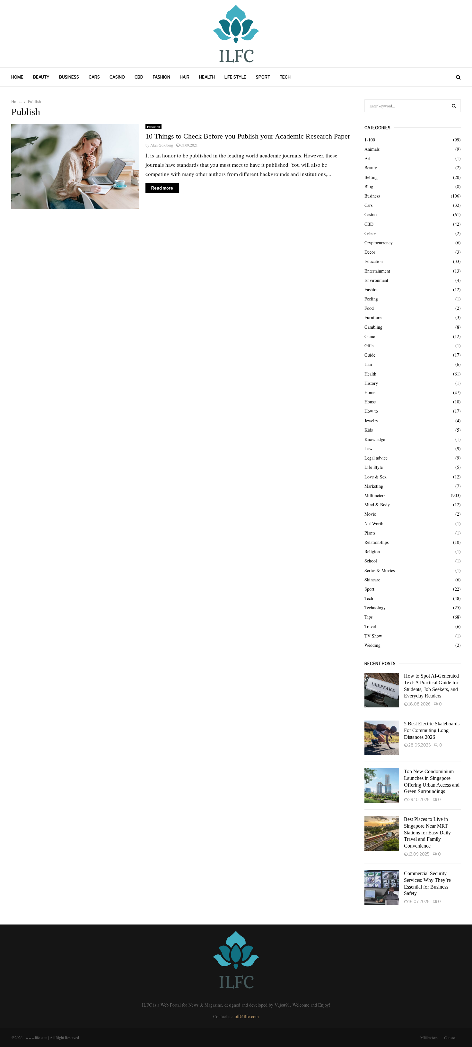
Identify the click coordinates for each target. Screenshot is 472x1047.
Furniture (372, 317)
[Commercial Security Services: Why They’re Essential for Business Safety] (381, 887)
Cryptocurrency (378, 243)
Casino (117, 77)
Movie (370, 514)
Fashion (161, 77)
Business (69, 77)
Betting (371, 177)
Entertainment (377, 271)
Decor (369, 252)
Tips (368, 617)
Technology (375, 607)
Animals (372, 149)
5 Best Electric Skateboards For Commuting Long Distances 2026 (431, 730)
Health (207, 77)
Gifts (368, 345)
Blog (368, 186)
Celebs (370, 233)
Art (367, 158)
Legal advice (376, 458)
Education (153, 126)
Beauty (41, 77)
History (371, 383)
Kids (368, 430)
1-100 (369, 140)
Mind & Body (377, 505)
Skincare (372, 580)
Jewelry (371, 421)
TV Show (373, 636)
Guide (369, 355)
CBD (139, 77)
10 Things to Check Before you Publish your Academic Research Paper (247, 136)
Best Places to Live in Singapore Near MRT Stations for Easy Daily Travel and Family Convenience (427, 832)
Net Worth (373, 523)
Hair (184, 77)
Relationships (376, 542)
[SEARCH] (454, 105)
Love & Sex (375, 477)
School (370, 561)
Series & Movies (379, 570)
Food (369, 308)
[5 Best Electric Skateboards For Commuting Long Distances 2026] (381, 738)
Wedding (372, 645)
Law (368, 448)
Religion (372, 551)
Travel (370, 626)
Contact (450, 1037)
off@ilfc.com (247, 1016)
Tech (285, 77)
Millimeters (374, 495)
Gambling (373, 327)
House (370, 402)
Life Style (235, 77)
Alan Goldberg (161, 145)
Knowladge (374, 439)
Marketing (373, 486)
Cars (94, 77)
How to (371, 411)
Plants (369, 533)
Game (369, 336)
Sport (263, 77)
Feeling (371, 299)
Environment (376, 280)
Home (17, 77)
